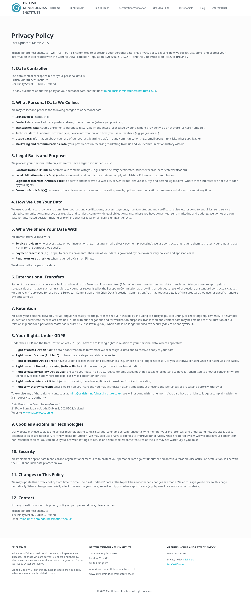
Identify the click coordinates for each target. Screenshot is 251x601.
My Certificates (175, 564)
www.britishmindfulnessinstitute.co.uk (111, 573)
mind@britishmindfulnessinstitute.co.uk (130, 91)
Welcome (55, 7)
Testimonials (186, 8)
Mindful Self (77, 7)
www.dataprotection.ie (38, 412)
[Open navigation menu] (236, 7)
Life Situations (161, 7)
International (219, 7)
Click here (188, 559)
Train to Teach (101, 7)
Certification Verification (132, 8)
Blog (202, 8)
